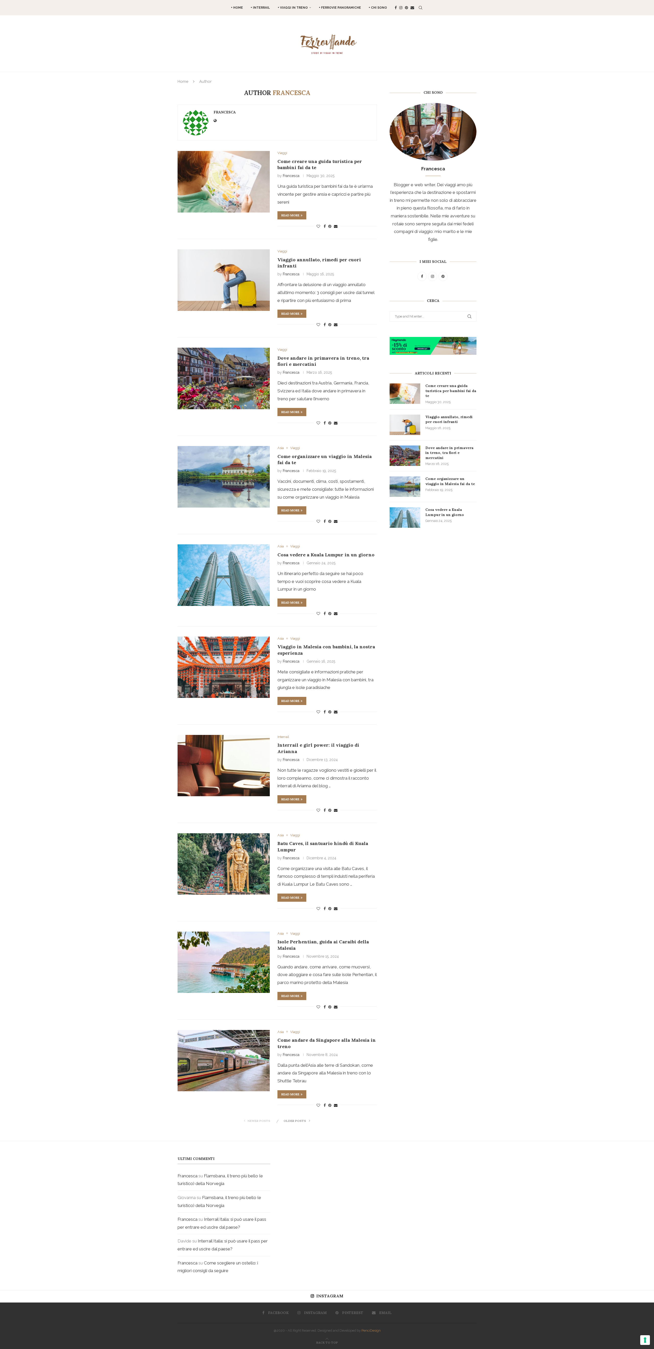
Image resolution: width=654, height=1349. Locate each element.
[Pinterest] (406, 7)
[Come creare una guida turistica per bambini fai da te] (224, 181)
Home (183, 81)
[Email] (412, 7)
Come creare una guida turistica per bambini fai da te (450, 390)
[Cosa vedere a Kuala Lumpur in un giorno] (224, 575)
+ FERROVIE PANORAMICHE (340, 7)
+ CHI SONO (378, 7)
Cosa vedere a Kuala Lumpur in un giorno (326, 555)
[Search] (420, 7)
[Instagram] (400, 7)
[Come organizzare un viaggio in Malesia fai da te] (224, 476)
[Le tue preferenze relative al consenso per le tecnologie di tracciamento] (645, 1340)
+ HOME (237, 7)
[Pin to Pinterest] (329, 226)
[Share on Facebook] (325, 226)
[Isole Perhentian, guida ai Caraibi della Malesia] (224, 962)
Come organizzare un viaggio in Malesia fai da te (450, 481)
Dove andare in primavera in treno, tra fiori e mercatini (449, 452)
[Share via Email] (335, 226)
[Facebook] (396, 7)
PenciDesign (371, 1330)
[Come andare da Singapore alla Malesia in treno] (224, 1060)
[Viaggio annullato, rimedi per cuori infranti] (224, 280)
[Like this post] (318, 226)
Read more (290, 215)
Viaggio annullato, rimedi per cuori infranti (449, 419)
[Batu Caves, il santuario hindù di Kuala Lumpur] (224, 864)
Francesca (225, 112)
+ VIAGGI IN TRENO (293, 7)
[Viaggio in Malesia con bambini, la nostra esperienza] (224, 667)
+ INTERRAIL (260, 7)
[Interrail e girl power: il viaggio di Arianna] (224, 765)
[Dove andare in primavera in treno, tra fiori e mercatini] (224, 378)
